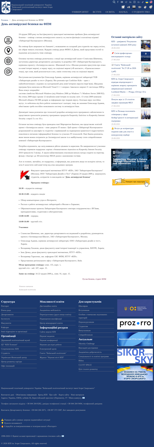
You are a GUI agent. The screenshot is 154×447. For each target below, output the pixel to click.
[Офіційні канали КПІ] (126, 2)
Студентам (83, 326)
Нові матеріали (77, 395)
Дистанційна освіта (48, 306)
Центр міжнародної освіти (51, 323)
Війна (81, 360)
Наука (123, 12)
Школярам (83, 306)
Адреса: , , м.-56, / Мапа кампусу (41, 398)
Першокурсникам (86, 322)
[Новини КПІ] (123, 7)
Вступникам (84, 310)
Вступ (97, 12)
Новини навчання (26, 286)
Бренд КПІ (42, 395)
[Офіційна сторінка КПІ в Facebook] (118, 2)
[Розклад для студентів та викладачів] (134, 7)
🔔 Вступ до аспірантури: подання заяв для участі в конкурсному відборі (122, 131)
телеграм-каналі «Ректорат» (44, 426)
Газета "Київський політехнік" (53, 353)
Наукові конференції (49, 340)
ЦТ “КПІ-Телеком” (9, 344)
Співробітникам (86, 335)
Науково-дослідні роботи (51, 344)
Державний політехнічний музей (15, 340)
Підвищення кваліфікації (51, 319)
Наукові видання (47, 336)
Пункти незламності (13, 423)
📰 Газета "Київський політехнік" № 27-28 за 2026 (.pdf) (123, 68)
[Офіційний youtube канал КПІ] (122, 2)
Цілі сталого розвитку (88, 369)
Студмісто (5, 353)
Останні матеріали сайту (127, 36)
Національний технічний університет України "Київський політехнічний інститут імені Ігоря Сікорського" (31, 7)
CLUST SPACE (85, 365)
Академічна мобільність (50, 310)
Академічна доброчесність (90, 352)
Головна (4, 20)
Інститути (5, 319)
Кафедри (5, 327)
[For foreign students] (150, 7)
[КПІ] (147, 2)
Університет (80, 12)
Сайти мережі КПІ (48, 332)
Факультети (6, 323)
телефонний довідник (92, 403)
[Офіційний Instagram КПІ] (134, 2)
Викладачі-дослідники (88, 348)
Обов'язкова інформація (26, 395)
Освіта (110, 12)
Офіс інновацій (8, 366)
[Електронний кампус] (139, 7)
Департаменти (7, 314)
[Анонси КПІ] (128, 7)
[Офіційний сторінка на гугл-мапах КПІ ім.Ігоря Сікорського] (138, 2)
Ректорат (5, 306)
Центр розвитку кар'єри (11, 361)
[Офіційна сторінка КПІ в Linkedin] (130, 2)
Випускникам (85, 330)
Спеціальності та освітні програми (94, 356)
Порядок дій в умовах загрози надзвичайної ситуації (27, 420)
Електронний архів (48, 349)
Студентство (141, 12)
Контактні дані (7, 395)
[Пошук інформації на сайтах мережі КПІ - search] (113, 2)
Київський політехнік (27, 290)
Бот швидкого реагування (74, 410)
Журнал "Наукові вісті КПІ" (52, 357)
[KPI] (151, 2)
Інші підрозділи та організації (14, 331)
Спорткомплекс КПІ (10, 349)
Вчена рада (6, 310)
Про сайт (53, 395)
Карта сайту (64, 395)
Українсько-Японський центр (14, 357)
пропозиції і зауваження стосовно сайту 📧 (45, 436)
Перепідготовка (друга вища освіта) (55, 314)
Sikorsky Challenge (87, 343)
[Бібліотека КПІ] (145, 7)
